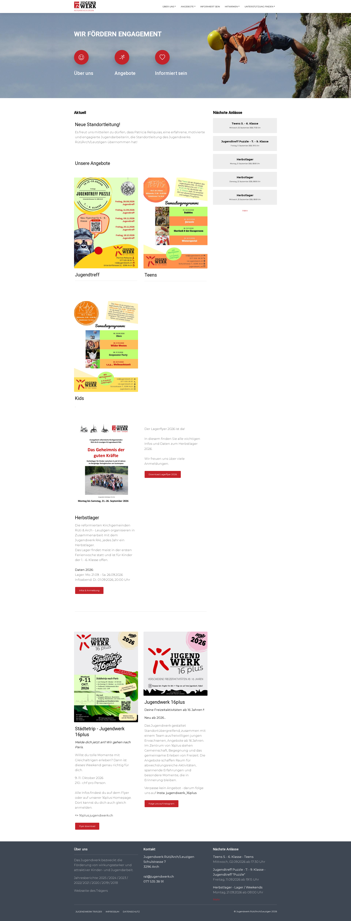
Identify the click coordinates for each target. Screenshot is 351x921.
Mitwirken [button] (231, 6)
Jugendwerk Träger (89, 911)
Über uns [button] (168, 6)
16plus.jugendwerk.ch (96, 815)
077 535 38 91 (154, 881)
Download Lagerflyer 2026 (163, 474)
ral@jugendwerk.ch (159, 876)
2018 (114, 883)
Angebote (125, 73)
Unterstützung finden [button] (259, 6)
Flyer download (87, 826)
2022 (77, 883)
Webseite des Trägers (91, 890)
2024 (112, 878)
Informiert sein (210, 6)
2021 (86, 883)
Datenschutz (131, 911)
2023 (122, 878)
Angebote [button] (187, 6)
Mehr (245, 210)
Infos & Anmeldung (89, 590)
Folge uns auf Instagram (161, 803)
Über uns (83, 73)
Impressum (112, 911)
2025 (103, 878)
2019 (105, 883)
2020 (95, 883)
